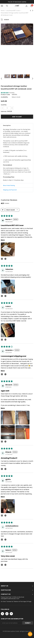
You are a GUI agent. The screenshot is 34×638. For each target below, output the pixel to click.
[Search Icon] (7, 6)
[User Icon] (26, 6)
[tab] (17, 125)
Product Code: (5, 94)
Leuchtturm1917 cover (13, 10)
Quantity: (4, 105)
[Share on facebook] (2, 259)
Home (3, 10)
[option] (17, 34)
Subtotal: (4, 111)
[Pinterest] (11, 613)
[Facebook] (2, 613)
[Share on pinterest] (5, 259)
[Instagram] (6, 613)
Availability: (4, 97)
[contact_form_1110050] (30, 634)
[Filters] (3, 210)
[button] (5, 93)
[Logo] (17, 6)
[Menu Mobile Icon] (2, 6)
